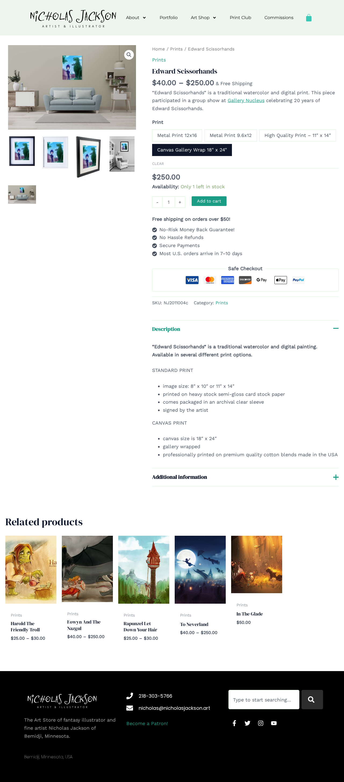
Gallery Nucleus (246, 100)
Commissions (278, 17)
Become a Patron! (147, 723)
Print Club (240, 17)
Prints (176, 49)
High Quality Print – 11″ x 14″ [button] (297, 135)
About (132, 17)
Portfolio (169, 17)
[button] (129, 55)
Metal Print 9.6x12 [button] (231, 135)
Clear (158, 163)
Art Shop (200, 17)
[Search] (312, 699)
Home (158, 49)
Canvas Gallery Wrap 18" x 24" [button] (192, 150)
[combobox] (263, 699)
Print (157, 122)
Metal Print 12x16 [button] (177, 135)
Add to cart (209, 201)
